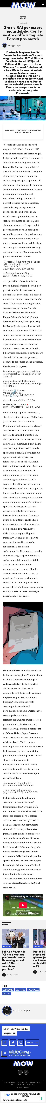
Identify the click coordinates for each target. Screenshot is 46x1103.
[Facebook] (5, 1042)
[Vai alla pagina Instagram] (26, 1072)
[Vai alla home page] (23, 5)
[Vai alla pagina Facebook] (20, 1072)
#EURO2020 (27, 395)
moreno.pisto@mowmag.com (19, 1056)
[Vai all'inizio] (23, 1063)
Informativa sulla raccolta (15, 1100)
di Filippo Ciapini (14, 46)
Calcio (6, 994)
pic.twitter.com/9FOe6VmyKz (18, 786)
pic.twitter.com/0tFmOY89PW (19, 400)
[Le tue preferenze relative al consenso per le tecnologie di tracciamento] (41, 1098)
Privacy (27, 1087)
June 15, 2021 (33, 407)
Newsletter (32, 1042)
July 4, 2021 (27, 276)
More (5, 925)
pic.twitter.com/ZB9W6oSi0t (18, 269)
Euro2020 (6, 946)
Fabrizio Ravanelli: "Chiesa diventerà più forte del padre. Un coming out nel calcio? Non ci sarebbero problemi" (14, 961)
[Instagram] (21, 1042)
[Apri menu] (43, 4)
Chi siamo (19, 1087)
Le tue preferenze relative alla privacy (25, 1095)
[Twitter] (13, 1042)
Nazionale (33, 990)
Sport (23, 18)
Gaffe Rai (20, 990)
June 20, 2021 (30, 792)
